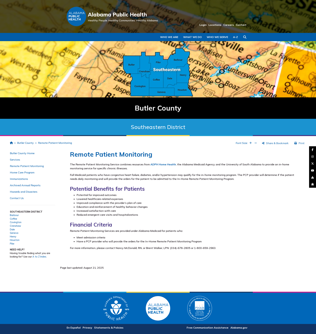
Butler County (25, 142)
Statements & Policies (108, 327)
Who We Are (169, 37)
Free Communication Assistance (207, 327)
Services (15, 159)
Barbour (14, 215)
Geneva (14, 232)
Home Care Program (22, 172)
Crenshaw (15, 225)
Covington (15, 222)
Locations (215, 24)
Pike (12, 243)
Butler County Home (22, 153)
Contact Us (17, 198)
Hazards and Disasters (23, 191)
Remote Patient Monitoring (55, 142)
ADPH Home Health (163, 164)
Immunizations (19, 178)
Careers (228, 24)
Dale (12, 229)
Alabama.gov (238, 327)
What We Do (192, 37)
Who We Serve (217, 37)
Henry (13, 236)
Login (203, 24)
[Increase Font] (250, 143)
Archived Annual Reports (25, 185)
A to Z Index (39, 256)
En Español (74, 327)
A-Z (235, 37)
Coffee (13, 218)
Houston (14, 240)
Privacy (87, 327)
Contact (241, 24)
